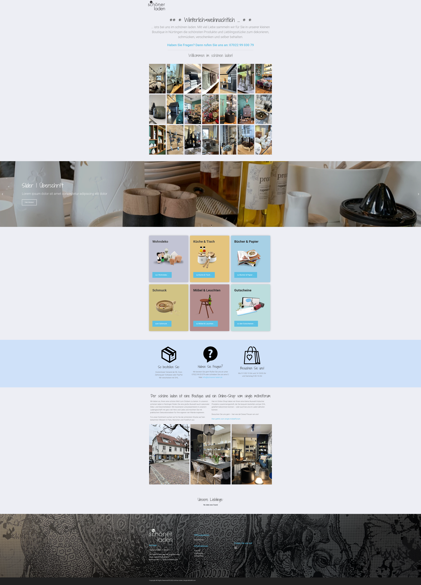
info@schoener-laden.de (212, 377)
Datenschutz (199, 556)
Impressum (198, 553)
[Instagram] (235, 548)
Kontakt (197, 550)
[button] (2, 194)
